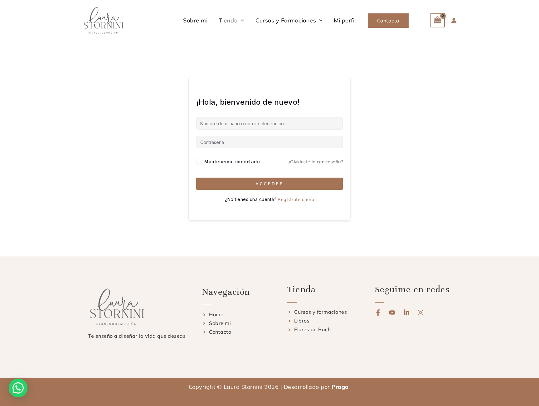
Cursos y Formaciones (285, 20)
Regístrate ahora (296, 199)
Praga (341, 386)
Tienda (228, 20)
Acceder (269, 183)
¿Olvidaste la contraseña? (316, 162)
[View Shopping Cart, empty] (437, 20)
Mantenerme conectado (232, 161)
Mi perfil (345, 20)
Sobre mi (195, 20)
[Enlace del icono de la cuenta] (454, 20)
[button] (241, 20)
